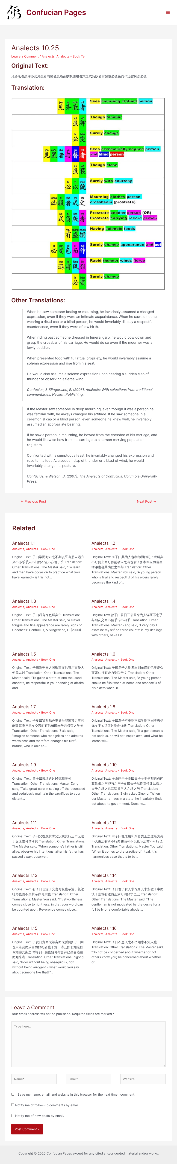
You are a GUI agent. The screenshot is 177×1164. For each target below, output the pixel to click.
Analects (48, 56)
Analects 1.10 (104, 764)
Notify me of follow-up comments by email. (47, 1105)
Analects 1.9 (24, 764)
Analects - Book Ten (71, 56)
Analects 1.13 (25, 875)
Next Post (146, 501)
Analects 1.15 (24, 928)
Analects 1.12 (104, 822)
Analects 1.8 (103, 706)
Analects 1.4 (103, 601)
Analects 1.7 (24, 706)
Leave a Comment (25, 56)
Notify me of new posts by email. (39, 1116)
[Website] (142, 1080)
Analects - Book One (40, 549)
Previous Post (33, 501)
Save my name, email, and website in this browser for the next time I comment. (76, 1094)
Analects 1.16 (104, 928)
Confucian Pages (56, 12)
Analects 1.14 (104, 875)
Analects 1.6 (103, 653)
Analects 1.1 (23, 543)
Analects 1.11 (24, 822)
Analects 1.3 (24, 601)
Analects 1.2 (103, 543)
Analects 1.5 (24, 653)
